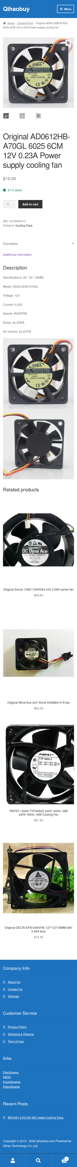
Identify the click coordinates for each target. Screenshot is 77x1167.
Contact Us (15, 989)
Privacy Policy (17, 1027)
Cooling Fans (25, 23)
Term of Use (16, 1041)
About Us (14, 982)
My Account (13, 1160)
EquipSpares (11, 1082)
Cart (59, 1157)
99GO (7, 1077)
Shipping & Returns (21, 1034)
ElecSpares (11, 1072)
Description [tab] (10, 243)
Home (11, 23)
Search (38, 1160)
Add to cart (30, 204)
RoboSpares (11, 1087)
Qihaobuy (16, 8)
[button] (68, 43)
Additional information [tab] (17, 254)
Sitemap (13, 996)
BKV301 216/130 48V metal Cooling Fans (35, 1117)
